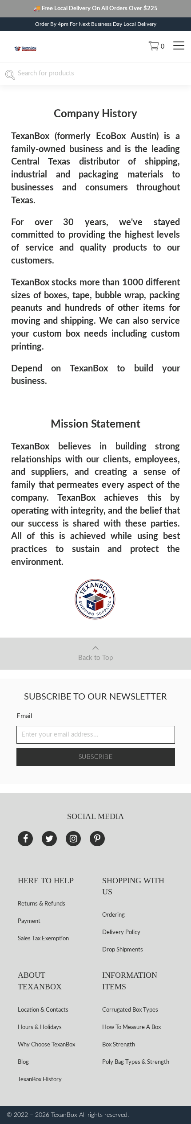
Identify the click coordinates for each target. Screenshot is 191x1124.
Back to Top (95, 658)
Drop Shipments (122, 950)
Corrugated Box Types (130, 1010)
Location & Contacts (43, 1010)
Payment (29, 921)
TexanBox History (40, 1080)
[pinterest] (97, 838)
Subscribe (96, 757)
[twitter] (49, 838)
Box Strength (118, 1045)
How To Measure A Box (131, 1027)
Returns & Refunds (41, 904)
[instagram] (73, 838)
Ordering (113, 915)
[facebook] (25, 838)
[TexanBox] (25, 50)
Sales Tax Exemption (43, 939)
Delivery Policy (121, 932)
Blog (23, 1062)
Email (24, 716)
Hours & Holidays (40, 1027)
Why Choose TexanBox (46, 1045)
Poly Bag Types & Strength (135, 1062)
